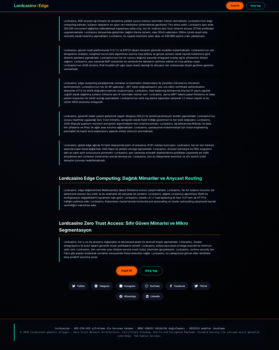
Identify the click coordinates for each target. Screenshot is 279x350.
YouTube (155, 286)
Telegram (104, 286)
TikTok (203, 286)
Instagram (129, 286)
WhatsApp (130, 296)
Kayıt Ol (234, 5)
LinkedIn (155, 296)
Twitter (81, 286)
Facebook (179, 286)
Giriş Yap (256, 5)
